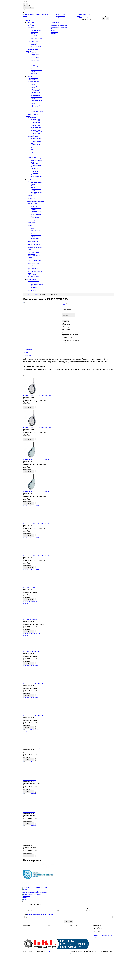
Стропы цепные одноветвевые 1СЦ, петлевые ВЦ (36, 171)
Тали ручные (31, 27)
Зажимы (30, 195)
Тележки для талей (33, 49)
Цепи (29, 181)
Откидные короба (32, 290)
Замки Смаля (31, 222)
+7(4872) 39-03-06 (60, 16)
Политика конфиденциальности (59, 25)
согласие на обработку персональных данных (40, 914)
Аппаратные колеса (33, 241)
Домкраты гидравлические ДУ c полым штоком (36, 100)
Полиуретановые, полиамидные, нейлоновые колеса (35, 247)
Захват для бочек (35, 230)
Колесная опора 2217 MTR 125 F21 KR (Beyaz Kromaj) (37, 395)
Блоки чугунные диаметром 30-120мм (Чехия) (36, 219)
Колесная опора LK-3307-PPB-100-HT (33, 683)
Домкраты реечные (33, 114)
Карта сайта (48, 951)
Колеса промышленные (34, 258)
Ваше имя (28, 908)
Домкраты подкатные (33, 81)
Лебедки (28, 51)
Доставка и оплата (56, 22)
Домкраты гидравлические (34, 82)
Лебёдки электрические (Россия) (34, 73)
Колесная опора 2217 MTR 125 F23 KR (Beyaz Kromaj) (37, 427)
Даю (38, 914)
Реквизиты (53, 28)
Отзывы (26, 352)
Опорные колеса (32, 274)
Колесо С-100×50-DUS (29, 812)
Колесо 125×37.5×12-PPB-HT (30, 587)
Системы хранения (31, 279)
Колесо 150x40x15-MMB (29, 780)
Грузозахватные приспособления (35, 201)
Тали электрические (33, 41)
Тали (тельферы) (30, 22)
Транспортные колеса (33, 276)
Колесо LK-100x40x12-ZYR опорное (32, 748)
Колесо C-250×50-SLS (29, 844)
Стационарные (31, 25)
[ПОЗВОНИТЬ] (3, 956)
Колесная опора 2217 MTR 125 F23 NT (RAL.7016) (36, 555)
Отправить (68, 921)
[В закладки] (35, 407)
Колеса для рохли (32, 243)
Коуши (29, 200)
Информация (26, 925)
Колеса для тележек (31, 239)
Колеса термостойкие (33, 263)
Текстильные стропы (33, 136)
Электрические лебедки (34, 66)
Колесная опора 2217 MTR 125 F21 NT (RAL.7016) (36, 523)
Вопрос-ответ (54, 32)
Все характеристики (67, 337)
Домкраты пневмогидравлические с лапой (37, 111)
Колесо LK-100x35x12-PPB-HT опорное (33, 651)
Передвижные (31, 24)
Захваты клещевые (36, 235)
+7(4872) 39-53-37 (60, 17)
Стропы (28, 116)
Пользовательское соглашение (59, 27)
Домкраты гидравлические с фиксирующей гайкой (36, 95)
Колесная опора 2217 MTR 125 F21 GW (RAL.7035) (36, 459)
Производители (54, 20)
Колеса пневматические (34, 250)
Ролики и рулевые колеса (34, 277)
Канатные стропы (32, 117)
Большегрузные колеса (34, 244)
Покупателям (73, 925)
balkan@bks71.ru (83, 17)
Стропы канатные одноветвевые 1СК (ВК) (36, 127)
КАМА (63, 304)
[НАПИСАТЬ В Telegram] (3, 957)
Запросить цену (68, 315)
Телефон (86, 908)
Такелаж (28, 179)
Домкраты (29, 76)
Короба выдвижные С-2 (34, 292)
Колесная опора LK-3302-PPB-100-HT (33, 716)
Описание (27, 346)
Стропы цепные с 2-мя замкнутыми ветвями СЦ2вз (37, 160)
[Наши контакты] (68, 954)
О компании (54, 24)
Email (56, 908)
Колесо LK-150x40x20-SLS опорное (32, 619)
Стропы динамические (33, 177)
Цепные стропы (32, 157)
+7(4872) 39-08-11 (60, 14)
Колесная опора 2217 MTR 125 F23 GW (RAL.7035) (36, 491)
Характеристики (28, 349)
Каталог (49, 925)
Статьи (53, 30)
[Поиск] (27, 4)
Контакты (53, 33)
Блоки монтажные (32, 203)
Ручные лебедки (32, 52)
